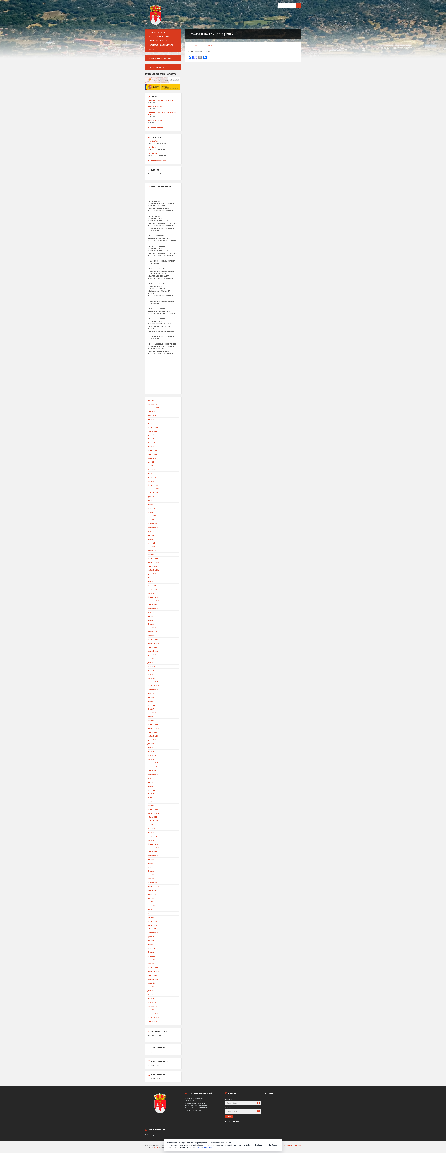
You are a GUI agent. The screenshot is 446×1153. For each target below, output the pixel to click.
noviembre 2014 (153, 813)
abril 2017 (151, 709)
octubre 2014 (152, 817)
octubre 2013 (152, 852)
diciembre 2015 (153, 763)
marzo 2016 (152, 755)
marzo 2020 (152, 585)
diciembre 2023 (153, 450)
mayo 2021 (151, 543)
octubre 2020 (152, 566)
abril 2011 (151, 952)
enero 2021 (151, 554)
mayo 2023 (151, 470)
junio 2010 (151, 991)
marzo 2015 (152, 798)
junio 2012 (151, 902)
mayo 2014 (151, 829)
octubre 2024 (152, 431)
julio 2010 (151, 987)
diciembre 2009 (153, 1014)
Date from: (229, 1099)
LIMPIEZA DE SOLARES (155, 106)
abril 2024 (151, 446)
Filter (228, 1117)
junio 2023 (151, 466)
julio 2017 (151, 697)
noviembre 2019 (153, 601)
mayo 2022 (151, 508)
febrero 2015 (152, 801)
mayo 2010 (151, 995)
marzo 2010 (152, 1002)
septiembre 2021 (153, 527)
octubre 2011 (152, 929)
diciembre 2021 (153, 524)
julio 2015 (151, 782)
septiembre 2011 (153, 933)
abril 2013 (151, 871)
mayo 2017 (151, 705)
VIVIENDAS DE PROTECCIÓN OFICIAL (160, 100)
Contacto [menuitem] (297, 1145)
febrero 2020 (152, 589)
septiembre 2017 (153, 690)
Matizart (155, 1147)
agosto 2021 (152, 531)
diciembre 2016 (153, 724)
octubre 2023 (152, 454)
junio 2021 (151, 539)
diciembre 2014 (153, 809)
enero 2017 (151, 720)
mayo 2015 (151, 790)
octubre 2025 (152, 412)
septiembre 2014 (153, 821)
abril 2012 (151, 910)
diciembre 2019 (153, 597)
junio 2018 (151, 663)
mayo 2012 (151, 906)
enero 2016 (151, 759)
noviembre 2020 (153, 562)
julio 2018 (151, 659)
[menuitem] (163, 32)
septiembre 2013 (153, 855)
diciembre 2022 (153, 485)
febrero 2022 (152, 516)
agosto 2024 (152, 435)
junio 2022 (151, 504)
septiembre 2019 (153, 608)
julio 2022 (151, 500)
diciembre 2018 (153, 639)
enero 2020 (151, 593)
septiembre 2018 (153, 651)
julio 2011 (151, 940)
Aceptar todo (244, 1145)
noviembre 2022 (153, 489)
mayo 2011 (151, 948)
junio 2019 (151, 620)
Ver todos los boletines (157, 160)
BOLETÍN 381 (152, 147)
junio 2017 (151, 701)
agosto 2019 (152, 612)
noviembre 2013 (153, 848)
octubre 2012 (152, 890)
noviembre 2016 (153, 728)
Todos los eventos (232, 1122)
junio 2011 (151, 944)
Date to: (228, 1107)
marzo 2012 (152, 913)
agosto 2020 (152, 574)
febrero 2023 (152, 477)
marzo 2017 (152, 713)
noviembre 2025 (153, 408)
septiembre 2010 (153, 979)
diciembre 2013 (153, 844)
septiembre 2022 (153, 493)
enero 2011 (151, 964)
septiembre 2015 (153, 774)
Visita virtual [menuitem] (288, 1145)
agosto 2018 (152, 655)
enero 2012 (151, 917)
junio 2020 (151, 582)
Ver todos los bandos (156, 127)
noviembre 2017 (153, 686)
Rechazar (259, 1145)
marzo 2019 (152, 628)
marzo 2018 (152, 674)
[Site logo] (156, 24)
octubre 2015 (152, 771)
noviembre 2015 (153, 767)
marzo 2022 (152, 512)
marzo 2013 (152, 875)
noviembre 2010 (153, 971)
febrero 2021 (152, 551)
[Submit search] (298, 5)
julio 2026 (151, 400)
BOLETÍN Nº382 (153, 141)
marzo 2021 (152, 547)
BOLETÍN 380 (152, 153)
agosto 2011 (152, 937)
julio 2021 (151, 535)
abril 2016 (151, 751)
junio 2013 (151, 863)
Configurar (273, 1145)
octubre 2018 (152, 647)
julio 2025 (151, 419)
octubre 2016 (152, 732)
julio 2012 (151, 898)
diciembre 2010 (153, 967)
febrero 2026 (152, 404)
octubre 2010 (152, 975)
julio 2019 (151, 616)
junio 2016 (151, 748)
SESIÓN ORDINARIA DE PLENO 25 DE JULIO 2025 (163, 113)
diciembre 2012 (153, 883)
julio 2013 (151, 859)
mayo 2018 (151, 666)
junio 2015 (151, 786)
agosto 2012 (152, 894)
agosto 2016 (152, 740)
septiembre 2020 (153, 570)
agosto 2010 (152, 983)
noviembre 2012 (153, 886)
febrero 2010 (152, 1006)
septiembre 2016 (153, 736)
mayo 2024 (151, 443)
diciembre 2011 (153, 921)
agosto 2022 (152, 497)
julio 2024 (151, 439)
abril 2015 (151, 794)
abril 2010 (151, 998)
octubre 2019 (152, 605)
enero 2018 (151, 678)
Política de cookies (205, 1147)
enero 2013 (151, 879)
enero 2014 (151, 840)
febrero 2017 (152, 717)
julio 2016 (151, 744)
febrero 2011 (152, 960)
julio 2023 (151, 462)
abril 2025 (151, 423)
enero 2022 (151, 520)
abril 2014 (151, 832)
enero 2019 (151, 636)
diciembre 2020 (153, 558)
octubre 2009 (152, 1021)
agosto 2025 (152, 416)
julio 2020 (151, 578)
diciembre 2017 (153, 682)
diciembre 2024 (153, 427)
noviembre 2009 (153, 1018)
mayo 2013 (151, 867)
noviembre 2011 (153, 925)
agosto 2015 (152, 778)
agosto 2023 (152, 458)
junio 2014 (151, 825)
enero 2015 (151, 805)
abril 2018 (151, 670)
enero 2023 (151, 481)
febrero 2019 (152, 632)
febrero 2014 (152, 836)
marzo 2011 (152, 956)
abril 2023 (151, 473)
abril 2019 (151, 624)
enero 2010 (151, 1010)
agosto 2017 (152, 693)
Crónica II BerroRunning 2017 (200, 46)
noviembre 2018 (153, 643)
